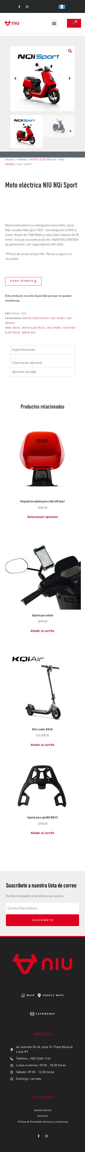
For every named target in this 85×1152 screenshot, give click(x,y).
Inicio (9, 160)
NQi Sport (58, 318)
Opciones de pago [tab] (24, 372)
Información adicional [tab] (27, 363)
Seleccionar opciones (42, 517)
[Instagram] (27, 7)
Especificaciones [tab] (23, 349)
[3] (42, 78)
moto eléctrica (33, 328)
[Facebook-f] (19, 7)
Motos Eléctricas (43, 160)
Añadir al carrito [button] (42, 631)
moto (16, 328)
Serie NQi (29, 333)
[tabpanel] (42, 356)
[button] (54, 23)
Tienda (22, 160)
